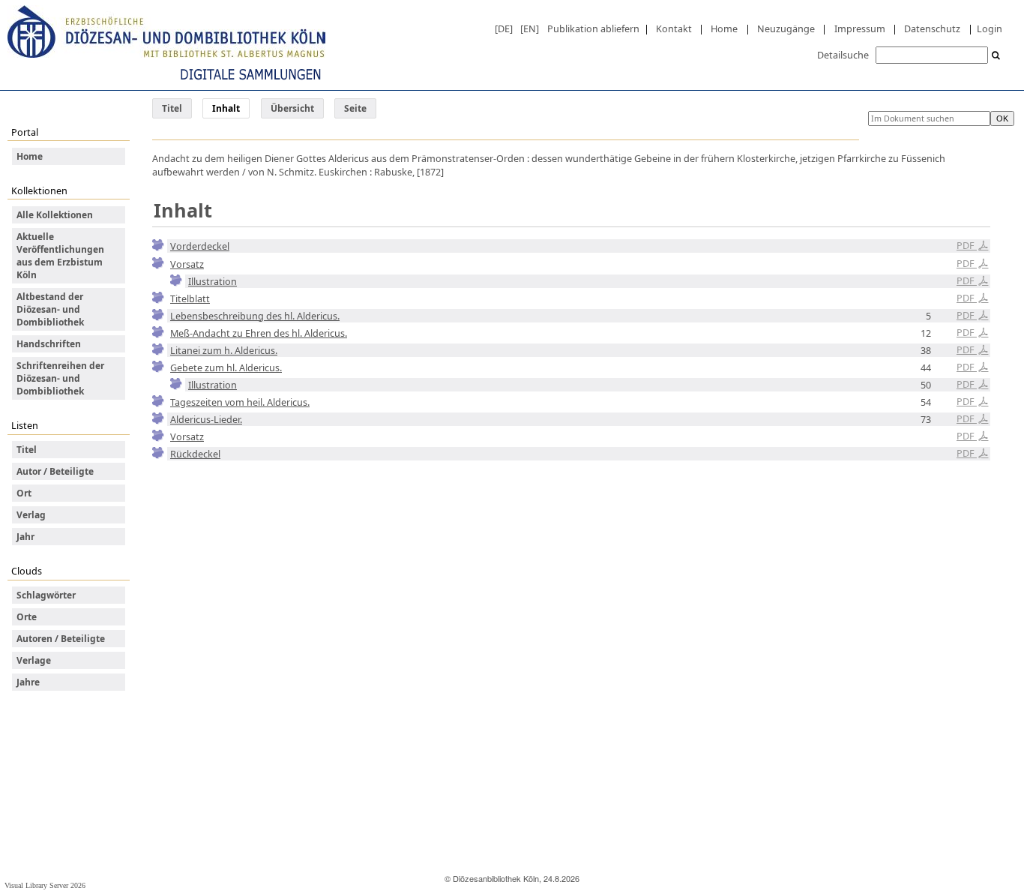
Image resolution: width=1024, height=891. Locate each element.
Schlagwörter (46, 595)
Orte (26, 616)
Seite (355, 108)
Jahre (28, 682)
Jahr (25, 536)
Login (989, 28)
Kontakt (674, 28)
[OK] (996, 56)
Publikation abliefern (593, 28)
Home (724, 28)
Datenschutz (932, 28)
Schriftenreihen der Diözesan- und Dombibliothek (60, 378)
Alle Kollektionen (54, 214)
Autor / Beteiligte (55, 471)
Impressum (859, 28)
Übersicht (292, 108)
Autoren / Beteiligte (60, 638)
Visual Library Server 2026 (44, 885)
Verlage (33, 660)
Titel (172, 108)
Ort (23, 493)
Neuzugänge (786, 28)
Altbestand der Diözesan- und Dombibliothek (50, 309)
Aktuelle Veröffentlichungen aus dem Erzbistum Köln (60, 255)
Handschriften (48, 344)
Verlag (31, 514)
